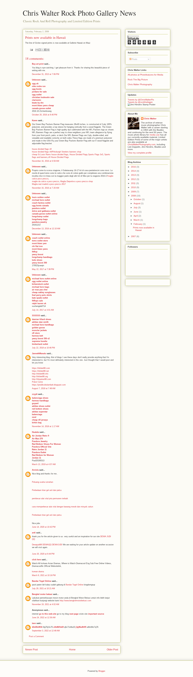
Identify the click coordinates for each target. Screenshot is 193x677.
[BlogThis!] (39, 49)
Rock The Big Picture (138, 79)
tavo (34, 623)
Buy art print (38, 64)
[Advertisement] (148, 281)
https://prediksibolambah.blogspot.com (49, 385)
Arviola (35, 470)
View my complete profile (140, 153)
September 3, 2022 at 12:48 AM (46, 631)
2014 (133, 171)
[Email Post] (31, 50)
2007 (133, 236)
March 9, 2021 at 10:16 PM (44, 575)
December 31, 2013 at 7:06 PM (45, 74)
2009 (133, 191)
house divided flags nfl (42, 149)
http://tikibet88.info (40, 374)
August (137, 203)
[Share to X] (42, 49)
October (138, 199)
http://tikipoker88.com (41, 379)
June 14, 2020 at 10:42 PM (43, 527)
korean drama (38, 571)
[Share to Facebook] (45, 49)
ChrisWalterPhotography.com (141, 144)
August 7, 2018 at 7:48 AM (43, 388)
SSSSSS (36, 315)
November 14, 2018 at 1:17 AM (45, 426)
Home (72, 649)
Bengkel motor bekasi (42, 594)
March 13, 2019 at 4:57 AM (44, 464)
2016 (133, 167)
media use (155, 135)
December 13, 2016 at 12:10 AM (46, 228)
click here (36, 559)
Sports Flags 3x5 (95, 154)
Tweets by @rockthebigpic (140, 102)
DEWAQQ (47, 544)
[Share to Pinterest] (48, 49)
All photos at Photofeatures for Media (145, 74)
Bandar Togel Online (41, 581)
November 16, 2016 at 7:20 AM (45, 188)
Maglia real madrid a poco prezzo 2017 (49, 184)
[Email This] (36, 49)
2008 (133, 195)
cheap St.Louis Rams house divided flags (50, 154)
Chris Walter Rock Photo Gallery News (79, 13)
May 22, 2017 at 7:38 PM (43, 269)
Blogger (101, 671)
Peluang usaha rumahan (42, 482)
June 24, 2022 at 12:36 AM (43, 617)
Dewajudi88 (37, 544)
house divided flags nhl (42, 152)
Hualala (35, 432)
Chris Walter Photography (140, 84)
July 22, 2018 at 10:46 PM (43, 348)
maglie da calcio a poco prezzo (45, 181)
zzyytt (34, 394)
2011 (133, 183)
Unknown (36, 80)
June (136, 211)
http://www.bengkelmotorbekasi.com (75, 600)
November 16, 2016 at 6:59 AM (45, 161)
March (137, 220)
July (136, 207)
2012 (133, 179)
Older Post (112, 649)
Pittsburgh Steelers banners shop (66, 152)
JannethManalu (39, 353)
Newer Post (31, 649)
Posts (134, 59)
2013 (133, 175)
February (138, 224)
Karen (34, 120)
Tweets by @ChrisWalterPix (141, 99)
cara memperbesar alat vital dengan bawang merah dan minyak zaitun (62, 507)
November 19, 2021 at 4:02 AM (45, 604)
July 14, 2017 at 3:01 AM (43, 310)
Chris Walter (150, 118)
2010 (133, 187)
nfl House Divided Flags (58, 157)
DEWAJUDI (57, 544)
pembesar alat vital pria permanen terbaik (50, 498)
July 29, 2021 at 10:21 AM (43, 588)
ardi (34, 533)
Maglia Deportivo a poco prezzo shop (76, 181)
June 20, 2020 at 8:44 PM (43, 554)
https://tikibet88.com (41, 368)
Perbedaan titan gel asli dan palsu (47, 490)
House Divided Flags (79, 154)
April (136, 216)
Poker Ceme (37, 382)
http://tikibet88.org (40, 376)
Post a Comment (36, 636)
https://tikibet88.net (40, 371)
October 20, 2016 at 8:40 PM (44, 115)
